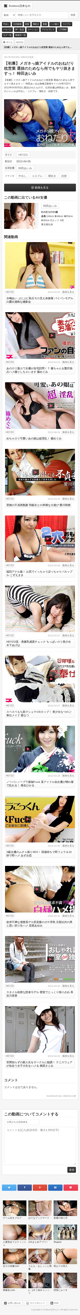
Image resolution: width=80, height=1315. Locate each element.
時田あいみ (25, 168)
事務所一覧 (20, 35)
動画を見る (42, 187)
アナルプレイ (48, 29)
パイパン (7, 29)
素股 (45, 24)
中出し (6, 24)
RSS (56, 1303)
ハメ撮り (54, 24)
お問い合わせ (14, 1303)
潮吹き (36, 24)
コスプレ (67, 24)
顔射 (27, 24)
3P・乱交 (19, 29)
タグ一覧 (7, 35)
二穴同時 (62, 29)
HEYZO (23, 154)
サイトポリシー (37, 1303)
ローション (33, 29)
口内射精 (17, 24)
